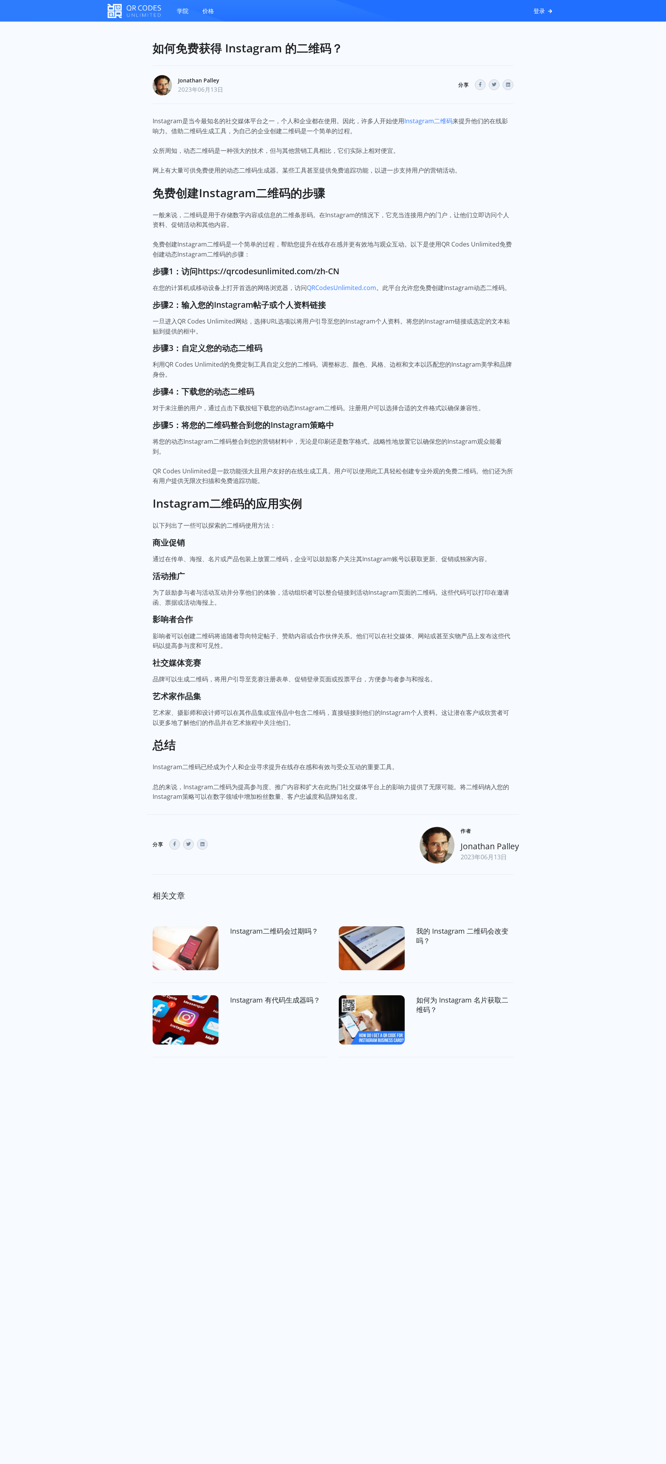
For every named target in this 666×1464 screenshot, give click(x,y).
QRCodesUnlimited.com (341, 287)
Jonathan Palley (198, 80)
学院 (182, 11)
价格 (208, 11)
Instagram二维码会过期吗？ (274, 931)
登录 (540, 11)
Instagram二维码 (428, 121)
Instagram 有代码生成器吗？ (275, 1000)
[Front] (138, 11)
